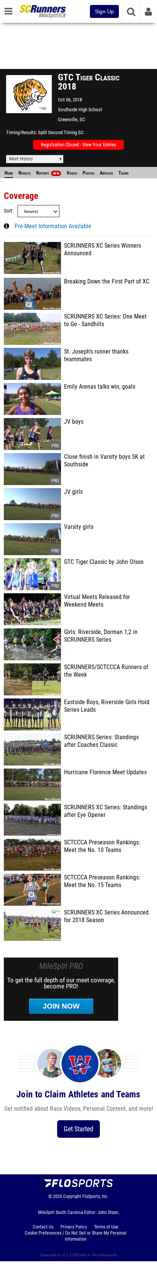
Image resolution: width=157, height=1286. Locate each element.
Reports (47, 173)
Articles (106, 173)
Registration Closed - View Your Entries (78, 144)
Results (24, 173)
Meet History (21, 159)
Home (9, 173)
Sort (8, 211)
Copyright (72, 1196)
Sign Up (104, 11)
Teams (123, 173)
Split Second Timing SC (60, 132)
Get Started (78, 1129)
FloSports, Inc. (95, 1196)
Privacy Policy (74, 1227)
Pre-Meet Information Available (52, 226)
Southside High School (80, 109)
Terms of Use (106, 1227)
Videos (72, 173)
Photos (88, 173)
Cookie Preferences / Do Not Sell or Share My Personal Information (76, 1236)
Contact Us (43, 1227)
